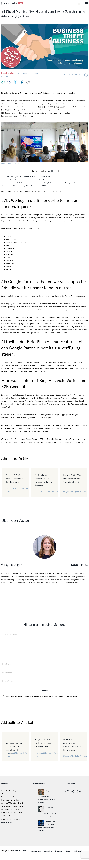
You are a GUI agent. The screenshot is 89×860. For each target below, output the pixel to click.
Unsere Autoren (35, 851)
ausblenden (53, 171)
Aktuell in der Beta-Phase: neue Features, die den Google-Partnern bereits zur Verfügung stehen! (42, 183)
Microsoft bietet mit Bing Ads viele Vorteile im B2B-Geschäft (29, 186)
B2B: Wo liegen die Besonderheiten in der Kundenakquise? (28, 177)
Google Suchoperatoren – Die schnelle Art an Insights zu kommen (46, 797)
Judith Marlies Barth (53, 492)
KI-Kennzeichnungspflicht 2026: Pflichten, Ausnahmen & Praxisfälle (16, 746)
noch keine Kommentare (72, 74)
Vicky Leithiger (11, 565)
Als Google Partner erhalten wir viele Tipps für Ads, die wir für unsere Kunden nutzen (38, 180)
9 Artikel (74, 565)
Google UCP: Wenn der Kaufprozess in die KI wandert (14, 479)
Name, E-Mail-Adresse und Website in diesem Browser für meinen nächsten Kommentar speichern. (42, 696)
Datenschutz (48, 851)
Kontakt (68, 851)
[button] (86, 3)
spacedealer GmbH (7, 822)
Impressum (59, 851)
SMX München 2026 (81, 851)
